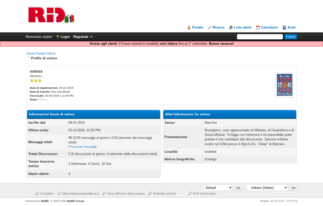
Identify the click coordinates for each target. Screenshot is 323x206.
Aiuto (291, 27)
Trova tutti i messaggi (82, 146)
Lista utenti (242, 27)
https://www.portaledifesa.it (80, 193)
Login (65, 37)
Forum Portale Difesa (41, 53)
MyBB (45, 200)
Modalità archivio (164, 193)
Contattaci (47, 193)
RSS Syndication (204, 193)
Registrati (80, 37)
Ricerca (218, 27)
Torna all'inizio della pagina (126, 193)
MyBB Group (75, 200)
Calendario (269, 27)
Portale (197, 27)
